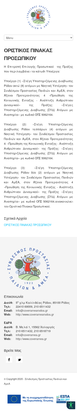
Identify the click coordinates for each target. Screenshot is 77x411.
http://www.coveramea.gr (31, 339)
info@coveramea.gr (28, 335)
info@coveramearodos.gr (32, 310)
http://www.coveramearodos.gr (35, 314)
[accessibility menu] (71, 405)
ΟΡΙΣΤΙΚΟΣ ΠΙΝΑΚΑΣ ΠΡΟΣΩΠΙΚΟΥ (28, 225)
